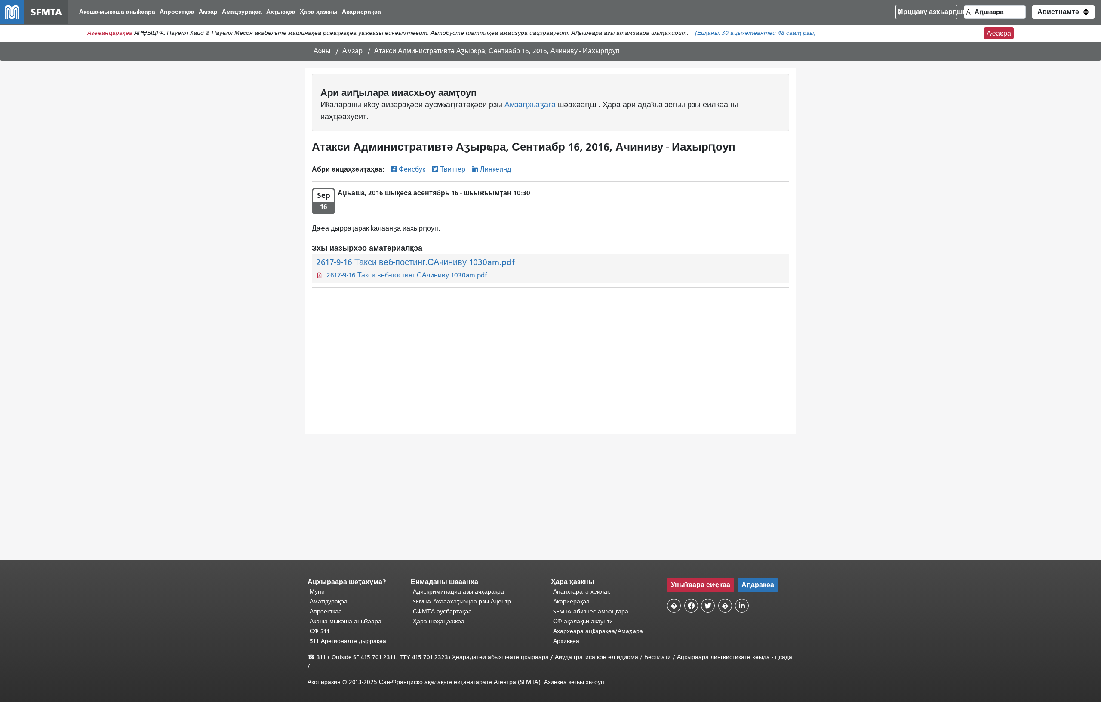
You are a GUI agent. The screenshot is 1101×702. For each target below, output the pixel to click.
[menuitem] (117, 12)
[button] (1063, 12)
